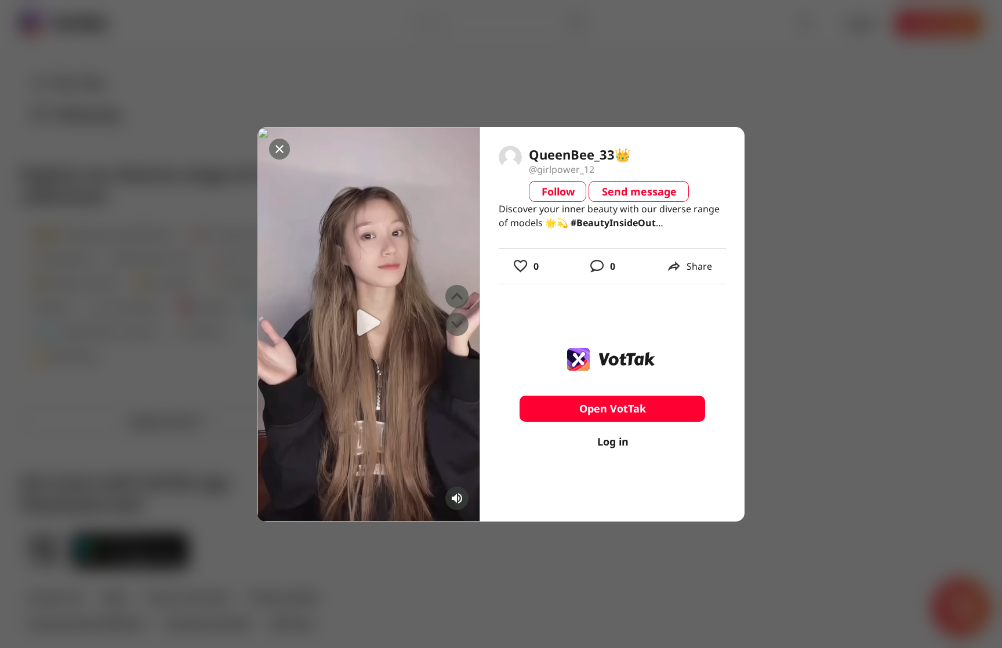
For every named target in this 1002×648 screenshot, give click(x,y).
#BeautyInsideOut (613, 222)
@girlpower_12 (561, 169)
